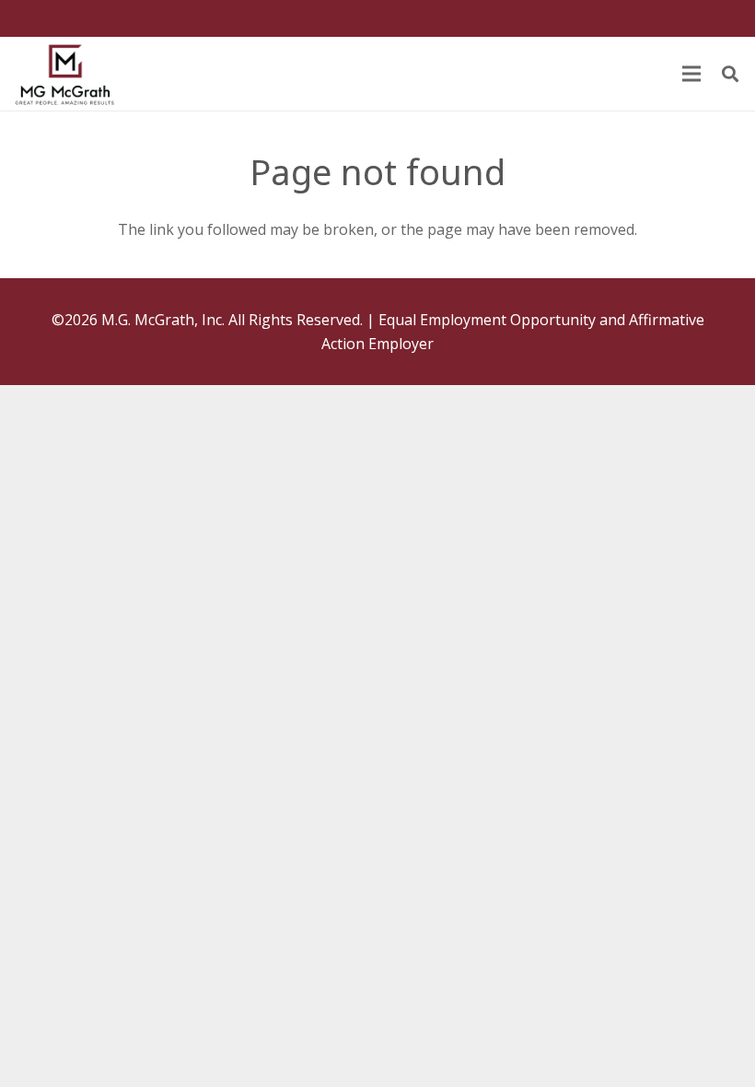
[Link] (65, 74)
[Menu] (691, 74)
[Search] (730, 74)
